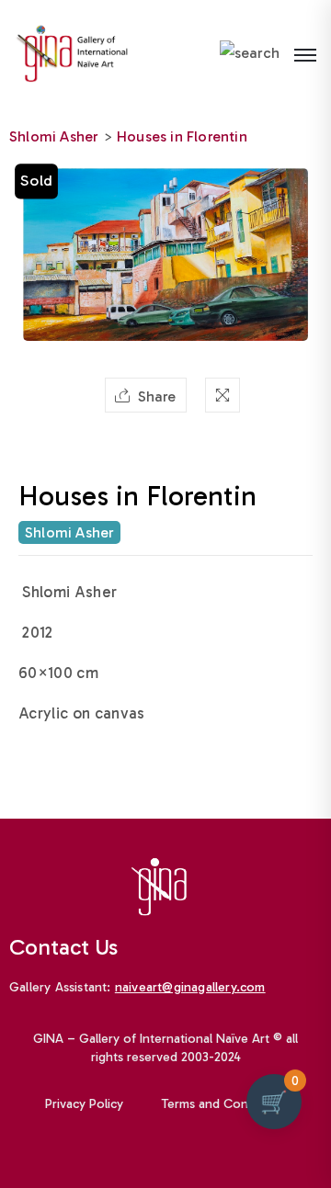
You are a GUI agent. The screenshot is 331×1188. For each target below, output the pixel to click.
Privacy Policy (84, 1104)
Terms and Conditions (224, 1104)
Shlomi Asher (53, 136)
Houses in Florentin (182, 136)
